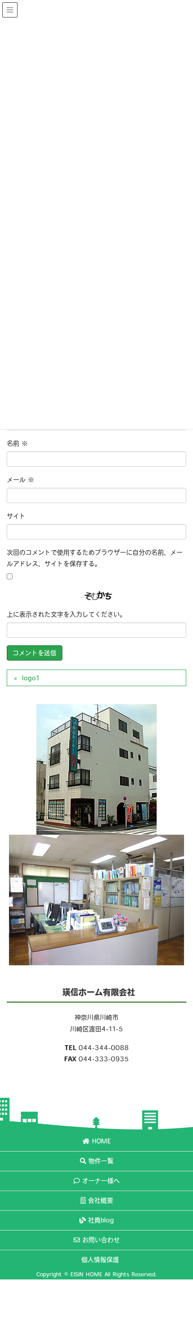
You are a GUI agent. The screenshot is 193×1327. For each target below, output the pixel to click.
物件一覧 (101, 1161)
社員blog (101, 1220)
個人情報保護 (100, 1260)
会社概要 (100, 1200)
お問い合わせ (101, 1240)
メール (20, 480)
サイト (16, 516)
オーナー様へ (101, 1181)
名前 (17, 443)
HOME (101, 1141)
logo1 (30, 678)
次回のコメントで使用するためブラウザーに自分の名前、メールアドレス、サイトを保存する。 (95, 558)
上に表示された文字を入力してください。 (66, 614)
